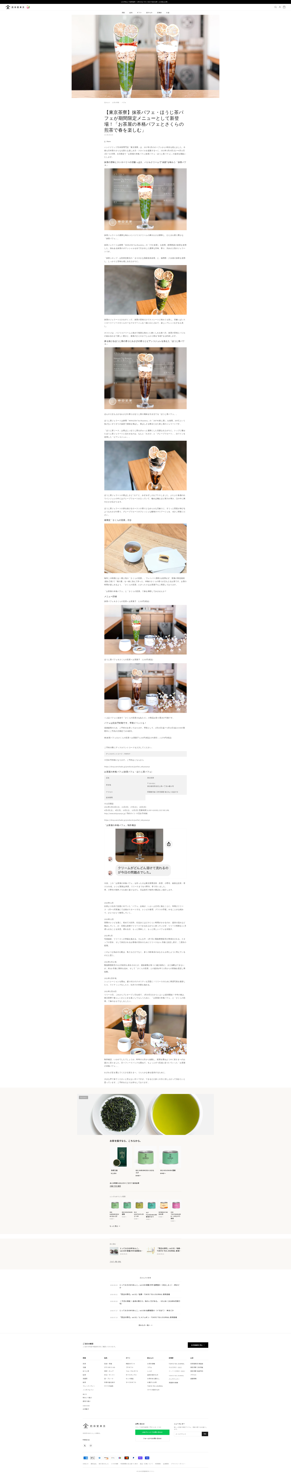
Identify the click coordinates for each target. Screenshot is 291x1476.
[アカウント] (279, 7)
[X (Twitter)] (85, 1446)
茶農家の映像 (173, 1382)
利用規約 (158, 1464)
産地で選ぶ (86, 1401)
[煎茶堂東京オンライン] (14, 7)
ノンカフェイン (88, 1390)
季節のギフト (130, 1364)
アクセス (193, 1375)
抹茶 (84, 1382)
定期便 (159, 12)
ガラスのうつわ (109, 1367)
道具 (130, 12)
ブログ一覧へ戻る (115, 1261)
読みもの (149, 12)
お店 (167, 12)
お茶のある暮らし (153, 1378)
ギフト (139, 12)
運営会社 (93, 1464)
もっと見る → (115, 1226)
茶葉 (123, 12)
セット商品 (130, 1378)
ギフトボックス (131, 1375)
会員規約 (166, 1464)
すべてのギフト (131, 1382)
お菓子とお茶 (152, 1382)
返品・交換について (146, 1464)
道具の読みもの (152, 1375)
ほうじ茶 (86, 1371)
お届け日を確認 (115, 1186)
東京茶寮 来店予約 (196, 1371)
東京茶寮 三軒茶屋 (196, 1367)
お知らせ (85, 1464)
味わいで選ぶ (87, 1397)
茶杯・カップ (109, 1371)
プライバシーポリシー (178, 1464)
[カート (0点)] (284, 7)
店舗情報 (193, 1378)
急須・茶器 (108, 1364)
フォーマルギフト (132, 1371)
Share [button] (109, 141)
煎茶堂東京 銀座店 (196, 1364)
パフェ (124, 102)
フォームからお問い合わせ (152, 1438)
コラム (149, 1367)
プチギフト (130, 1367)
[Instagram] (91, 1446)
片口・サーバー (109, 1375)
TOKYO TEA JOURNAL (155, 1386)
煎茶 (84, 1364)
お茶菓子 (86, 1409)
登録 (205, 1434)
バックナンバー (174, 1379)
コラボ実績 (114, 1464)
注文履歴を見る (197, 1345)
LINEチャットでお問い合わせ (152, 1432)
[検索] (275, 7)
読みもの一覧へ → (145, 1325)
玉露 (84, 1367)
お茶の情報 (115, 102)
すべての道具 (108, 1386)
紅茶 (84, 1375)
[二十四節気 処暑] (28, 7)
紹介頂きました (104, 1464)
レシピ (149, 1371)
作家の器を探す (109, 1382)
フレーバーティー (89, 1386)
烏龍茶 (85, 1378)
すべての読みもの (153, 1390)
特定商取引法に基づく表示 (129, 1464)
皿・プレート (109, 1378)
